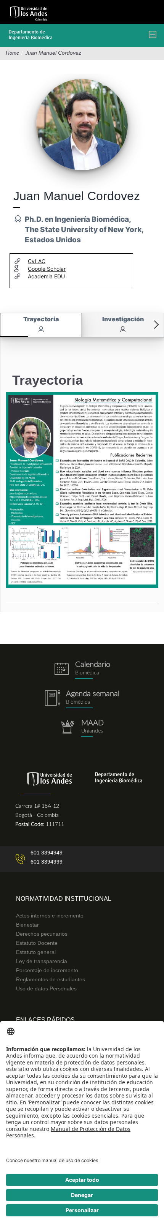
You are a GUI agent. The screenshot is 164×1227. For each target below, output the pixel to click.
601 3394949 (47, 853)
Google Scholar (47, 268)
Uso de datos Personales (46, 988)
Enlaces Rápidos (45, 1020)
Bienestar (27, 924)
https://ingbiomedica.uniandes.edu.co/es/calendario (82, 670)
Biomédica (78, 702)
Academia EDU (46, 276)
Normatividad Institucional (63, 898)
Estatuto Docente (37, 943)
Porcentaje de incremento (47, 970)
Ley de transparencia (41, 961)
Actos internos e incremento (50, 915)
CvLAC (36, 261)
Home (12, 53)
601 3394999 (47, 862)
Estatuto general (36, 952)
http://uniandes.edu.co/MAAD (82, 728)
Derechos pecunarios (42, 933)
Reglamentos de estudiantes (50, 979)
